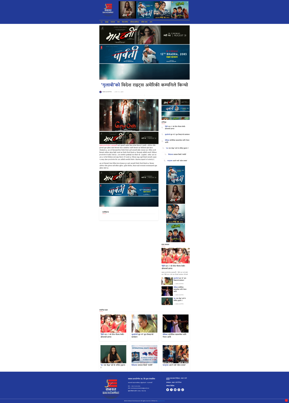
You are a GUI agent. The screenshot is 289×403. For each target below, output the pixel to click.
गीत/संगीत (125, 22)
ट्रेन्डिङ (164, 122)
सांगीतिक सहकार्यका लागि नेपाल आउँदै (177, 141)
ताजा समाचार (165, 244)
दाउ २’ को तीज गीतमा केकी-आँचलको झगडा (175, 128)
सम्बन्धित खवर (103, 310)
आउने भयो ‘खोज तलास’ (177, 161)
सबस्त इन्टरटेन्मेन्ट (107, 92)
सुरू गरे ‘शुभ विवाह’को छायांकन (177, 135)
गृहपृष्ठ (106, 22)
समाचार (113, 22)
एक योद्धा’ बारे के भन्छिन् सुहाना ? (177, 148)
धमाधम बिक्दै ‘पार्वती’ (177, 155)
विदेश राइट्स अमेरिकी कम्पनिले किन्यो (144, 85)
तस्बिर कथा (144, 22)
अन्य (151, 22)
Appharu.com (161, 401)
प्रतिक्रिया (105, 212)
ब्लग (118, 22)
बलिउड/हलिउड (134, 22)
